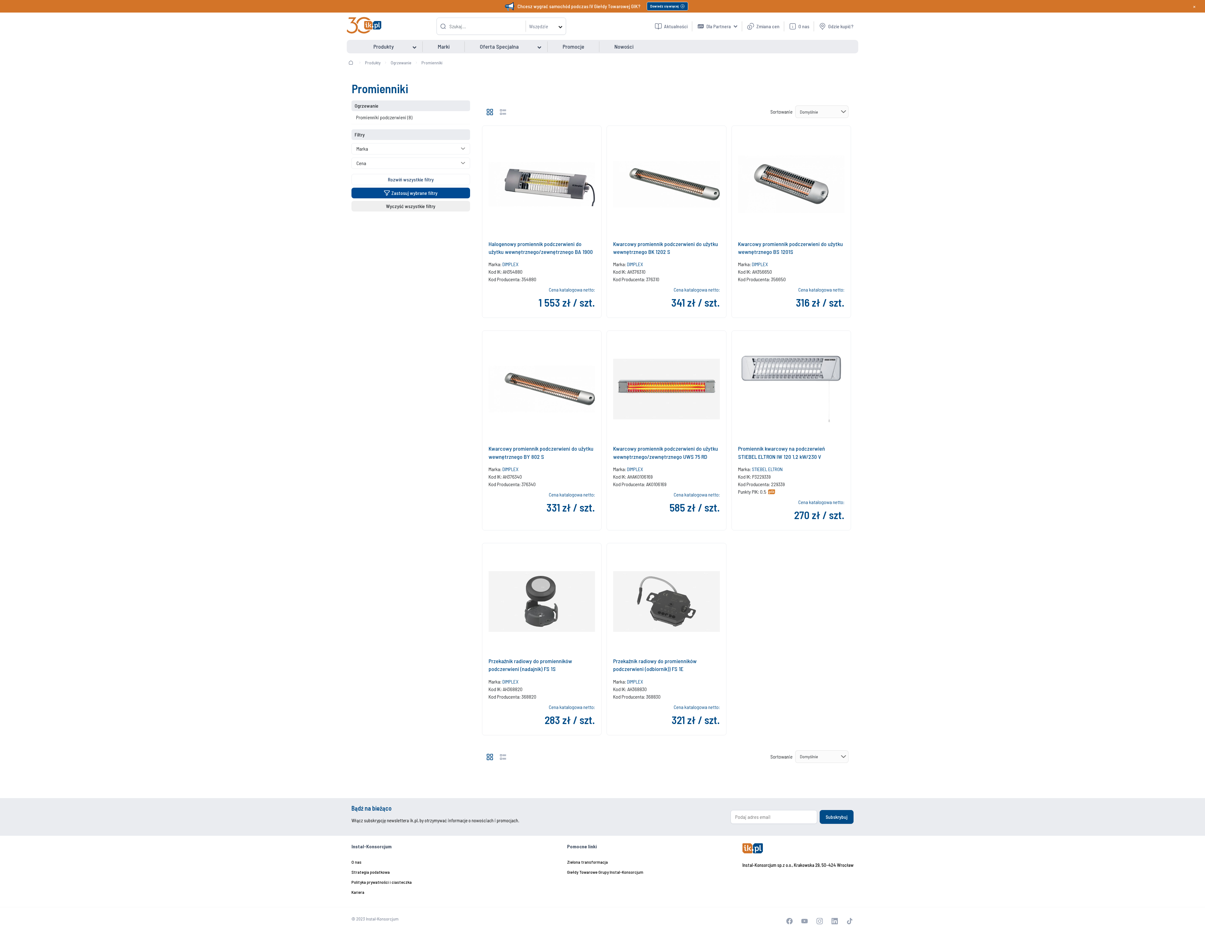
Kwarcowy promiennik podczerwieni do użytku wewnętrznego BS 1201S (790, 247)
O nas (356, 862)
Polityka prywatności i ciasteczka (381, 882)
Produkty (373, 62)
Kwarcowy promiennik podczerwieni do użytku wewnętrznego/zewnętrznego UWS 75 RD (665, 452)
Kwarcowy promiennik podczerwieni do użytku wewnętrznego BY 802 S (541, 452)
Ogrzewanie (401, 62)
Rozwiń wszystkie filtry (411, 179)
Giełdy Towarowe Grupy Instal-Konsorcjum (605, 872)
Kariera (357, 892)
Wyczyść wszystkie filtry (410, 206)
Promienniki (431, 62)
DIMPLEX (510, 264)
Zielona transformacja (587, 862)
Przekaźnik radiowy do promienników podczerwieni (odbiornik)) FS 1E (655, 664)
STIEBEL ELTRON (767, 469)
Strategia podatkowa (370, 872)
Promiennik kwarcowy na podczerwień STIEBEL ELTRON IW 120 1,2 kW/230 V (781, 452)
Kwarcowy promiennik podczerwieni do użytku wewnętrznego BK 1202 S (665, 247)
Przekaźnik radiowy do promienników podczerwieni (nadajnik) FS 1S (530, 664)
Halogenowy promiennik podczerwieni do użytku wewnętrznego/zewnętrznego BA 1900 (541, 247)
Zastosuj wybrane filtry (414, 193)
